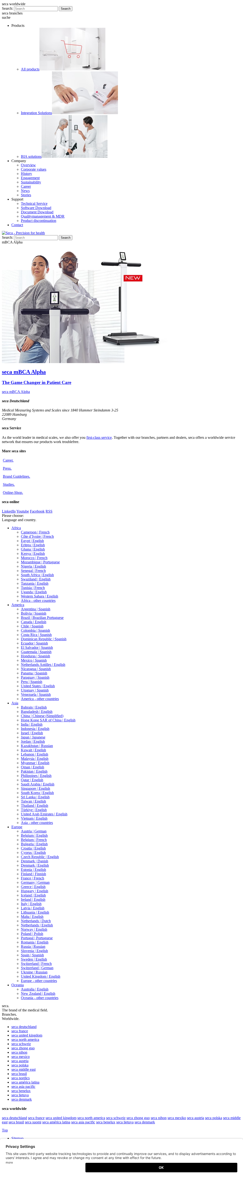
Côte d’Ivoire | (37, 536)
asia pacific (23, 1087)
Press (7, 468)
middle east (23, 1069)
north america (25, 1040)
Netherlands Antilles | (43, 665)
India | (31, 724)
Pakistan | (34, 771)
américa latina (25, 1082)
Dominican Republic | (43, 639)
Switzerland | (36, 964)
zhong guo (23, 1048)
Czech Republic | (40, 857)
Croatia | (33, 848)
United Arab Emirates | (44, 814)
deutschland (24, 1027)
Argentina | (35, 609)
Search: (7, 8)
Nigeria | (33, 566)
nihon (19, 1052)
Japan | (33, 737)
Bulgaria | (34, 844)
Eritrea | (33, 545)
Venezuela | (36, 694)
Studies (9, 484)
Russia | (33, 946)
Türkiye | (34, 810)
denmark (21, 1099)
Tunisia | (33, 588)
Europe (16, 827)
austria (19, 1061)
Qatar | (32, 780)
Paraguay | (35, 677)
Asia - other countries (37, 823)
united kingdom (26, 1035)
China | (42, 716)
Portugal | (37, 938)
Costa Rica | (36, 635)
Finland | (33, 874)
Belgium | (34, 835)
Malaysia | (34, 759)
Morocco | (34, 558)
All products (30, 69)
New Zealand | (38, 993)
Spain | (32, 955)
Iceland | (33, 895)
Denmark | (34, 861)
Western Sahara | (39, 596)
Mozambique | (40, 562)
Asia (14, 703)
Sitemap (17, 1138)
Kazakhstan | (37, 746)
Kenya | (33, 554)
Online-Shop (13, 493)
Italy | (31, 904)
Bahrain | (34, 707)
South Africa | (37, 575)
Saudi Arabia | (37, 784)
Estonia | (33, 870)
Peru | (31, 682)
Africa (16, 528)
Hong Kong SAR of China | (48, 720)
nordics (20, 1078)
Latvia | (32, 908)
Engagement (30, 178)
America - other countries (40, 699)
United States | (38, 686)
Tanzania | (34, 583)
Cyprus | (33, 853)
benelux (21, 1091)
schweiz (21, 1044)
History (26, 174)
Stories (26, 195)
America (17, 605)
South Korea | (37, 793)
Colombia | (35, 630)
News (25, 191)
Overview (28, 165)
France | (32, 878)
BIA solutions (31, 156)
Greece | (33, 887)
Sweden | (34, 959)
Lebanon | (34, 754)
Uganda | (34, 592)
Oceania (17, 985)
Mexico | (34, 660)
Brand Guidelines (16, 476)
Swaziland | (36, 579)
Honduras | (35, 656)
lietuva (20, 1095)
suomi (33, 1122)
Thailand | (34, 806)
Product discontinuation (38, 221)
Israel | (32, 733)
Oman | (32, 767)
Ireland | (33, 900)
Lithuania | (35, 912)
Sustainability (31, 182)
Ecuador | (34, 643)
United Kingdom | (40, 976)
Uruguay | (35, 690)
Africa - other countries (38, 600)
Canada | (33, 622)
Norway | (34, 929)
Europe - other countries (39, 981)
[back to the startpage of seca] (23, 233)
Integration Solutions (36, 113)
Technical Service (34, 203)
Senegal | (33, 571)
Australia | (34, 989)
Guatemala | (36, 652)
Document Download (37, 212)
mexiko (177, 1118)
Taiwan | (33, 801)
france (19, 1031)
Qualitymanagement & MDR (43, 216)
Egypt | (32, 541)
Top (5, 1130)
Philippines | (36, 776)
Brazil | (42, 618)
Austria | (34, 831)
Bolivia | (33, 613)
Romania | (34, 942)
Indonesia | (35, 729)
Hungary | (34, 891)
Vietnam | (34, 818)
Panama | (34, 673)
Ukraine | (34, 972)
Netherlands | (36, 921)
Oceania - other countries (39, 998)
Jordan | (33, 741)
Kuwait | (33, 750)
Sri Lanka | (35, 797)
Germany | (35, 882)
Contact (17, 225)
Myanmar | (35, 763)
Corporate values (33, 169)
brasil (19, 1074)
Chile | (32, 626)
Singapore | (35, 788)
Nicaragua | (36, 669)
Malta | (32, 917)
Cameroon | (35, 532)
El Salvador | (37, 647)
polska (19, 1065)
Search (65, 8)
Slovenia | (34, 951)
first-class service (99, 437)
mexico (20, 1057)
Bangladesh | (36, 712)
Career (26, 186)
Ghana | (33, 549)
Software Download (36, 208)
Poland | (32, 934)
